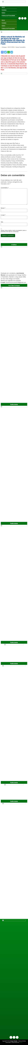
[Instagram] (22, 18)
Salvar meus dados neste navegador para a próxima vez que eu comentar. (13, 231)
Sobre (3, 13)
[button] (8, 18)
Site (2, 222)
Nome (3, 208)
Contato (4, 10)
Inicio (3, 7)
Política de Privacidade (8, 15)
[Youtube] (25, 18)
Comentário (5, 187)
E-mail (3, 215)
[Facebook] (19, 18)
